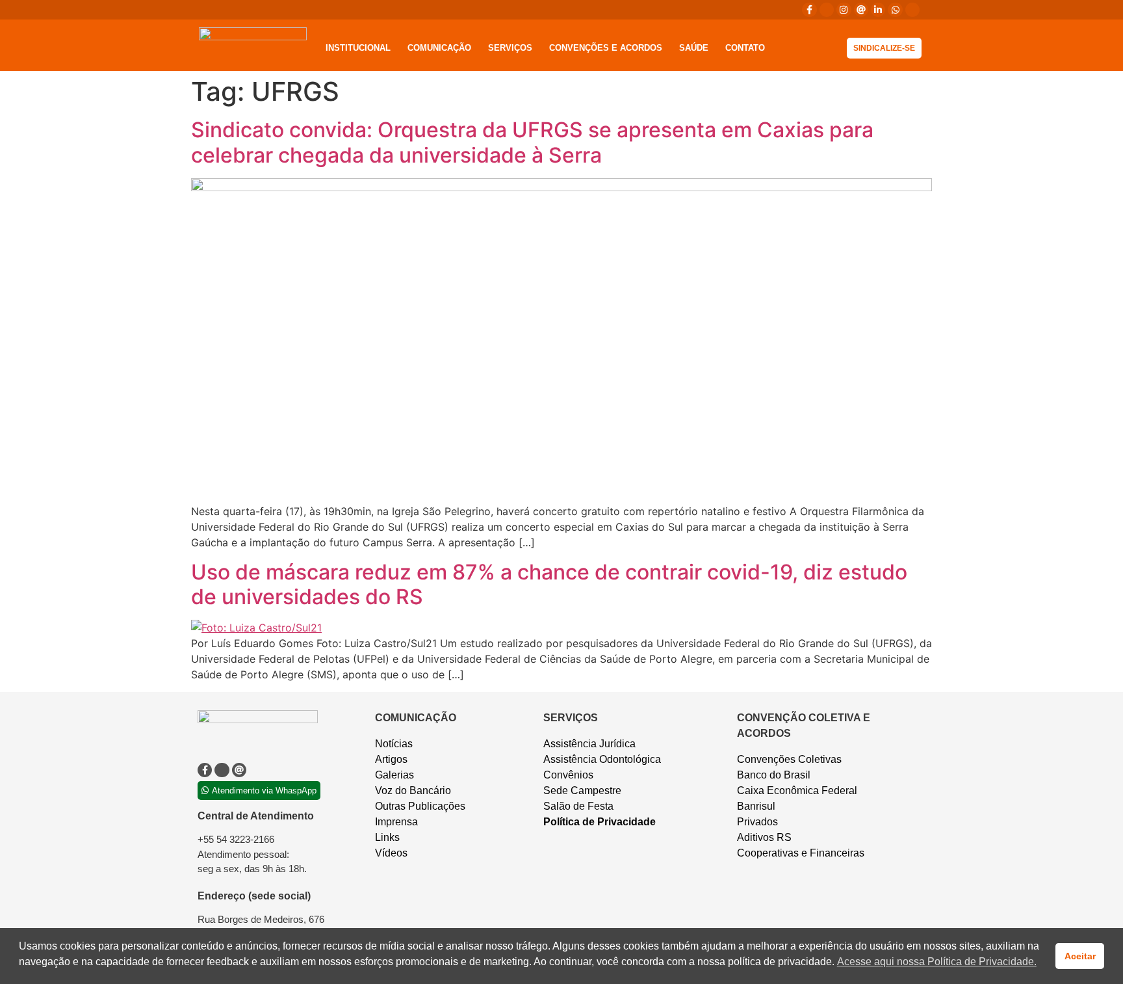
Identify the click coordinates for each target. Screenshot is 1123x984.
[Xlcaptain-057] (827, 10)
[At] (861, 10)
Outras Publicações (420, 806)
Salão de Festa (578, 806)
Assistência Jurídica (589, 743)
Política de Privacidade (599, 821)
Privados (757, 821)
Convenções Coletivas (789, 759)
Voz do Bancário (413, 790)
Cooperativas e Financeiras (800, 852)
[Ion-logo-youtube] (912, 10)
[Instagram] (843, 10)
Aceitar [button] (1080, 956)
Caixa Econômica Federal (797, 790)
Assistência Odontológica (602, 759)
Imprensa (396, 821)
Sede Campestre (582, 790)
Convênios (568, 774)
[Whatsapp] (895, 10)
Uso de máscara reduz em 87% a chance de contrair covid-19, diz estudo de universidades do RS (549, 584)
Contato (745, 48)
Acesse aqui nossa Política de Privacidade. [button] (937, 961)
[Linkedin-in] (878, 10)
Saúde (693, 48)
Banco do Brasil (773, 774)
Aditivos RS (764, 837)
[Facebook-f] (809, 10)
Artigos (391, 759)
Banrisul (756, 806)
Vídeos (391, 852)
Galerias (394, 774)
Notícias (394, 743)
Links (387, 837)
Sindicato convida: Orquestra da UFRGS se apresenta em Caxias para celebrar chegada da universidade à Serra (532, 142)
